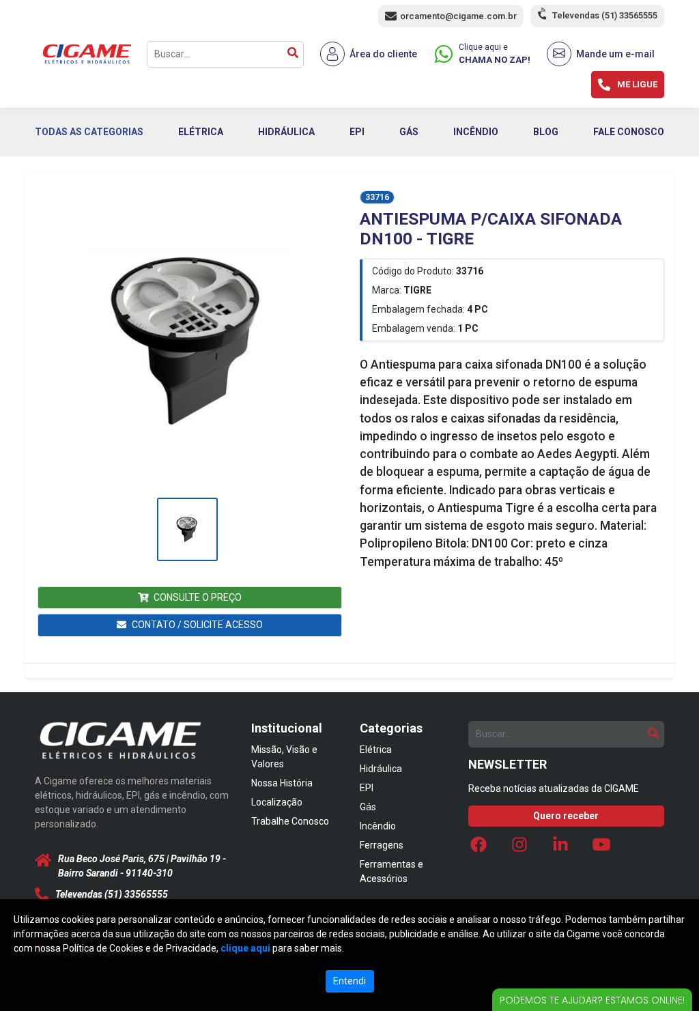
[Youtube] (601, 848)
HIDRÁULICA (286, 131)
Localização (276, 802)
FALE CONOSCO (628, 131)
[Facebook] (478, 848)
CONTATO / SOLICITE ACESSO (197, 624)
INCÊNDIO (475, 131)
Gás (368, 806)
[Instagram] (519, 848)
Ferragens (381, 845)
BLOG (545, 131)
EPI (357, 131)
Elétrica (376, 749)
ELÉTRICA (200, 131)
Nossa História (282, 783)
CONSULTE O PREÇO (198, 597)
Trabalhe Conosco (290, 821)
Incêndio (378, 826)
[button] (187, 342)
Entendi (349, 981)
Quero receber (566, 815)
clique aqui (245, 948)
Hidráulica (381, 768)
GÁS (408, 131)
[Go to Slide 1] (187, 529)
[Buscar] (293, 54)
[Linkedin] (560, 848)
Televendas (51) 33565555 (604, 15)
